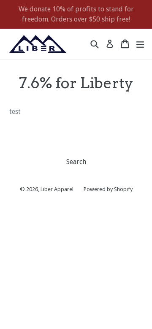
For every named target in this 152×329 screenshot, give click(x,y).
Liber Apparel (57, 189)
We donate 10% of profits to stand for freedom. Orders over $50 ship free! (76, 14)
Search (76, 162)
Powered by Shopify (108, 189)
